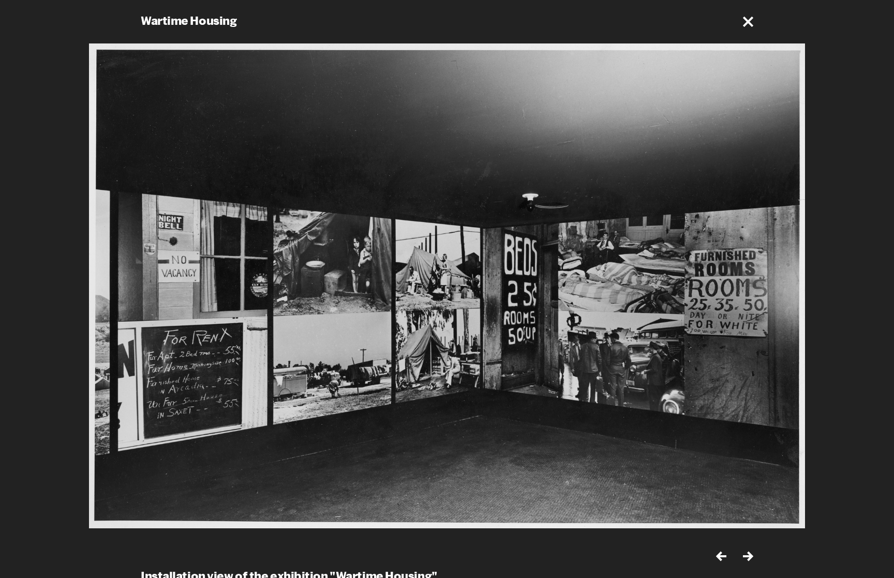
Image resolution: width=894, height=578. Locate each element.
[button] (748, 21)
